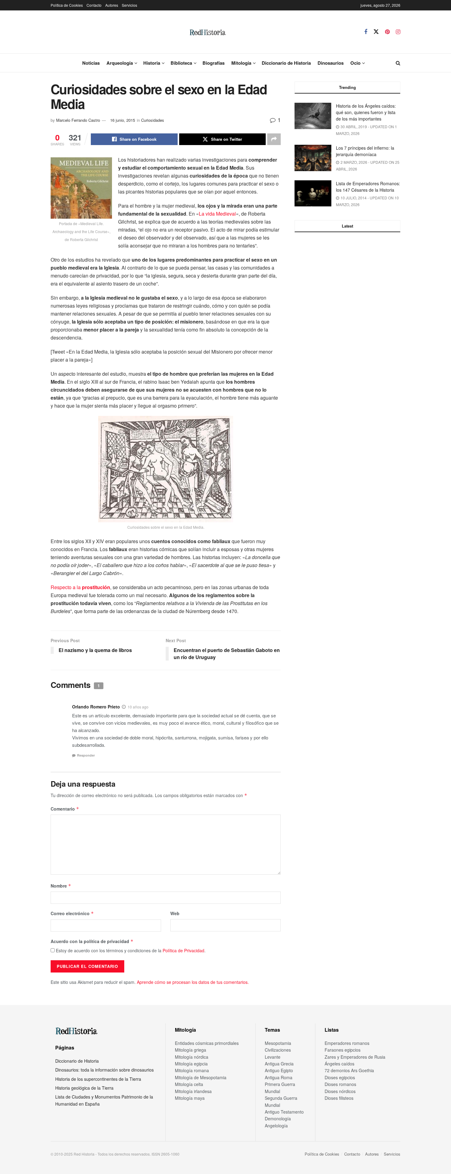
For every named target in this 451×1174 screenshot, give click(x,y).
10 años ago (138, 706)
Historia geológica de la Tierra (84, 1088)
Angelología (276, 1125)
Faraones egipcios (342, 1050)
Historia (151, 62)
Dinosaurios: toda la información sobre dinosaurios (104, 1070)
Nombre (61, 886)
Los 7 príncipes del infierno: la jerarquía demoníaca (365, 151)
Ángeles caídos (339, 1064)
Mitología (241, 62)
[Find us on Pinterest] (387, 32)
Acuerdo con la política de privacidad (92, 941)
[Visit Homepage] (207, 32)
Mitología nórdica (191, 1057)
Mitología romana (192, 1070)
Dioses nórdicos (340, 1091)
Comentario (65, 809)
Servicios (129, 5)
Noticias (91, 62)
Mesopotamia (278, 1043)
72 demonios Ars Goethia (349, 1070)
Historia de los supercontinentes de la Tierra (98, 1079)
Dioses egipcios (340, 1077)
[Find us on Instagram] (398, 32)
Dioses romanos (340, 1084)
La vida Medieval (217, 213)
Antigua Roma (278, 1077)
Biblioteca (181, 62)
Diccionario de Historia (286, 62)
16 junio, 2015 (122, 120)
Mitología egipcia (191, 1064)
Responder (86, 755)
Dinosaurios (331, 62)
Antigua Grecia (279, 1064)
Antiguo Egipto (279, 1070)
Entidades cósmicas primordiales (207, 1043)
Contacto (94, 5)
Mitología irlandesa (193, 1091)
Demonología (278, 1118)
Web (174, 913)
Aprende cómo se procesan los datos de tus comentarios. (193, 982)
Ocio (355, 62)
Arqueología (119, 62)
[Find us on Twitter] (376, 31)
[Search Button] (398, 63)
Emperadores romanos (347, 1043)
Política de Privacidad (183, 950)
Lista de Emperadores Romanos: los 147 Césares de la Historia (368, 186)
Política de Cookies (67, 5)
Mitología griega (190, 1050)
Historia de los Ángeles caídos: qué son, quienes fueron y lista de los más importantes (366, 112)
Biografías (213, 62)
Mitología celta (189, 1084)
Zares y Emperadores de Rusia (355, 1057)
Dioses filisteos (339, 1098)
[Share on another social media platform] (274, 139)
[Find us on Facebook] (365, 32)
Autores (111, 5)
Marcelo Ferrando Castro (78, 120)
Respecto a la (80, 587)
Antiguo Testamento (284, 1112)
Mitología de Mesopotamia (200, 1077)
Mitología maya (190, 1098)
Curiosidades (152, 120)
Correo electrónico (72, 913)
